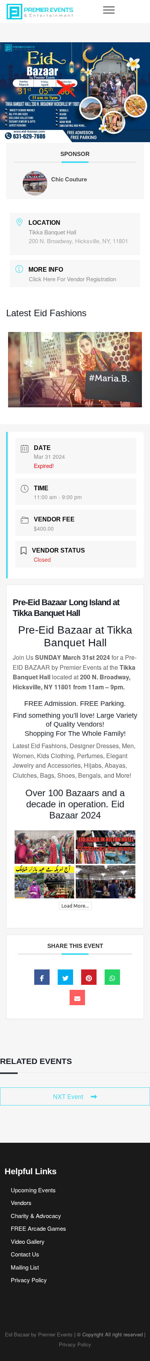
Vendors (21, 1202)
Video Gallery (28, 1241)
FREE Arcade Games (38, 1228)
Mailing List (25, 1267)
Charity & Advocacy (36, 1216)
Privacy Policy (29, 1280)
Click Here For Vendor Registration (72, 279)
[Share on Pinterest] (89, 977)
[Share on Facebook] (42, 977)
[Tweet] (65, 977)
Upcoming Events (33, 1190)
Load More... (75, 905)
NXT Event (68, 1096)
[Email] (77, 997)
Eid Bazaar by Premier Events (39, 1334)
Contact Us (25, 1254)
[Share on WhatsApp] (112, 977)
